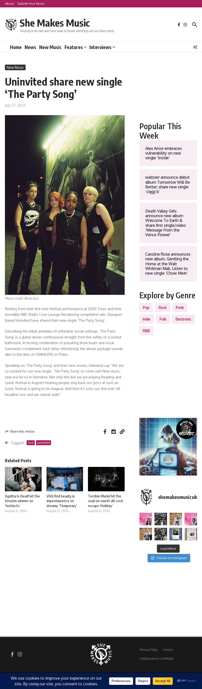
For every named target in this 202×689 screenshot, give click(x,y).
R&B (146, 331)
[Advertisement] (168, 89)
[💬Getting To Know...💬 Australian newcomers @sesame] (160, 519)
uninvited (43, 442)
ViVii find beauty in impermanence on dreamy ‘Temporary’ (62, 501)
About (9, 3)
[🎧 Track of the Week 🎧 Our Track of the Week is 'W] (175, 534)
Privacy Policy (149, 650)
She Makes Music (55, 23)
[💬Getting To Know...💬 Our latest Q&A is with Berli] (160, 534)
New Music (50, 47)
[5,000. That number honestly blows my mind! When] (191, 534)
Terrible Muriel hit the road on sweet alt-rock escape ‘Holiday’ (105, 501)
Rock (163, 307)
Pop (146, 307)
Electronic (183, 319)
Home (16, 47)
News (30, 47)
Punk (180, 307)
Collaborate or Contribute (156, 658)
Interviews (100, 47)
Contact (167, 650)
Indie (146, 319)
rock (31, 442)
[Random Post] (195, 47)
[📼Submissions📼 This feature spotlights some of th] (175, 519)
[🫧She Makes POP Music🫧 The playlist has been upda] (145, 519)
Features (74, 47)
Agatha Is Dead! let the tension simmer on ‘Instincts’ (22, 501)
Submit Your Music (31, 3)
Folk (163, 319)
